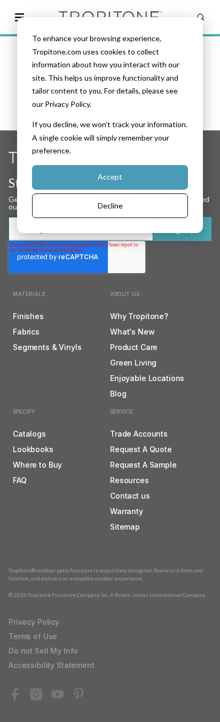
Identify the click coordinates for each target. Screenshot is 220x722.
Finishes (28, 316)
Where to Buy (37, 464)
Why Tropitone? (139, 316)
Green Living (133, 362)
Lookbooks (33, 449)
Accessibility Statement (52, 665)
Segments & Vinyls (47, 347)
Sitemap (125, 526)
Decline (110, 205)
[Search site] (200, 17)
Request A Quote (141, 449)
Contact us (130, 495)
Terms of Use (33, 636)
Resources (129, 480)
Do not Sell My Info (43, 650)
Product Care (134, 347)
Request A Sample (143, 464)
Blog (118, 393)
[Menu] (19, 17)
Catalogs (29, 433)
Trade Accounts (139, 433)
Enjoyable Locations (147, 378)
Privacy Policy (34, 621)
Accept (110, 176)
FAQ (20, 480)
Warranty (126, 511)
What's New (132, 331)
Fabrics (26, 331)
